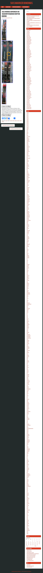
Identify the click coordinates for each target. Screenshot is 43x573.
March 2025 (28, 49)
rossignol (28, 418)
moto (27, 344)
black (27, 167)
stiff (27, 456)
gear (27, 272)
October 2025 (29, 41)
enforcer (18, 120)
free (27, 263)
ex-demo (28, 237)
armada (28, 150)
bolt (27, 169)
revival (28, 410)
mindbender (28, 334)
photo (27, 369)
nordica (6, 120)
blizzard (28, 168)
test (27, 478)
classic (28, 194)
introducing (28, 292)
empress (28, 231)
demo (27, 206)
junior (27, 298)
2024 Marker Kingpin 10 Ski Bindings (8, 125)
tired (27, 489)
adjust (27, 137)
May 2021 (28, 101)
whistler (28, 523)
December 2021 (29, 93)
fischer (28, 253)
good (27, 274)
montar (28, 342)
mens (27, 331)
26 (26, 544)
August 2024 (28, 57)
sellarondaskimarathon (30, 428)
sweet (27, 470)
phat (27, 368)
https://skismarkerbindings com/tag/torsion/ (33, 553)
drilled (27, 221)
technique (28, 473)
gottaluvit (28, 275)
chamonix (28, 187)
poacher (28, 376)
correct (28, 203)
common (28, 197)
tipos (27, 488)
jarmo (27, 296)
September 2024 (29, 56)
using (27, 507)
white (27, 524)
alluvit (27, 142)
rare (27, 396)
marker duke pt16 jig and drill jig (31, 554)
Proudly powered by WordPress (16, 571)
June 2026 (28, 32)
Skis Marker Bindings (21, 2)
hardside (28, 280)
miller (27, 333)
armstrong (28, 151)
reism (27, 401)
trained (28, 494)
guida (27, 279)
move (27, 349)
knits (27, 306)
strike (27, 462)
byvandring (28, 180)
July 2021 (28, 99)
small (27, 446)
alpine (27, 144)
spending (28, 451)
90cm (27, 135)
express (28, 240)
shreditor (28, 434)
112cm (28, 116)
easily (27, 227)
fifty (27, 247)
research (28, 408)
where (27, 522)
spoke (27, 452)
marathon (28, 324)
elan (27, 229)
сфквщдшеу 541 (29, 550)
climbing (28, 195)
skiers (27, 443)
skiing (27, 444)
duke (27, 222)
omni (27, 358)
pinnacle (28, 374)
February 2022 (29, 91)
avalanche (28, 155)
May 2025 (28, 47)
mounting (28, 348)
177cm (28, 126)
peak (27, 366)
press (27, 385)
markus (28, 326)
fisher (27, 254)
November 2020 (29, 108)
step (27, 454)
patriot (27, 365)
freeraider (28, 264)
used (27, 506)
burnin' (28, 178)
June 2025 (28, 46)
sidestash (28, 435)
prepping (28, 384)
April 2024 (28, 62)
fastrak (28, 245)
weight (28, 521)
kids (27, 301)
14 (30, 542)
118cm (28, 117)
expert (27, 239)
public (27, 391)
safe (27, 421)
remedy (28, 402)
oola (27, 359)
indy (27, 289)
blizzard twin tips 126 (30, 558)
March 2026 (28, 36)
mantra (28, 323)
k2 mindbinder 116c (29, 559)
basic (27, 159)
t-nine (27, 471)
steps (27, 455)
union (27, 504)
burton (27, 179)
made (27, 322)
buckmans (28, 177)
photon (28, 370)
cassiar (28, 185)
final (27, 248)
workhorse (28, 530)
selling (28, 429)
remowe (28, 404)
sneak (27, 447)
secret (27, 427)
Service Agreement (25, 6)
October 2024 (29, 55)
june (27, 297)
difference (28, 212)
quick (27, 392)
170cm (28, 124)
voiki (27, 514)
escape (28, 236)
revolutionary (28, 411)
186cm (13, 120)
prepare (28, 383)
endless (28, 232)
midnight (28, 332)
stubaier (28, 464)
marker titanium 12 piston (30, 552)
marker (28, 325)
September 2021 (29, 97)
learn (27, 310)
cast (27, 186)
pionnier (28, 375)
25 (39, 543)
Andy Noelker (29, 571)
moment (28, 341)
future (27, 271)
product (28, 387)
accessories (28, 136)
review (28, 409)
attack (27, 154)
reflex (27, 400)
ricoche (28, 413)
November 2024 (29, 54)
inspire (28, 290)
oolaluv (28, 360)
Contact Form (8, 6)
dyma (27, 223)
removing (28, 403)
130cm (28, 120)
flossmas (28, 256)
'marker (11, 120)
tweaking (28, 498)
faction (28, 241)
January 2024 (29, 65)
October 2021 (29, 96)
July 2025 (28, 45)
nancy (27, 351)
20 (28, 543)
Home (2, 6)
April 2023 (28, 75)
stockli (27, 460)
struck (27, 463)
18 (39, 542)
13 (28, 542)
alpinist (28, 145)
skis (27, 445)
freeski (28, 266)
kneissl (28, 305)
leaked (28, 309)
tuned (27, 497)
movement (28, 350)
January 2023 (29, 79)
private (28, 386)
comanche (28, 196)
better (27, 163)
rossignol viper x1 (29, 551)
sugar (27, 465)
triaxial (28, 495)
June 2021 (28, 100)
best (27, 162)
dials (27, 210)
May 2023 (28, 74)
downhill (28, 219)
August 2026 (28, 30)
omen (27, 357)
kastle (27, 300)
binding (16, 120)
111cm (27, 115)
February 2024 (29, 64)
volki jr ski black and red (30, 560)
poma (27, 377)
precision (28, 382)
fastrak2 (28, 246)
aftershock (28, 141)
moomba (28, 343)
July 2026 (28, 31)
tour (27, 491)
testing (28, 480)
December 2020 (29, 107)
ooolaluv (28, 361)
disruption (28, 214)
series (27, 430)
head (27, 282)
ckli (27, 193)
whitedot (28, 525)
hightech (28, 283)
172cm (28, 125)
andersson (28, 146)
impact (28, 288)
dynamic (28, 224)
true (27, 496)
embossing (28, 230)
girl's (27, 273)
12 (26, 542)
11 (39, 541)
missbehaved (28, 335)
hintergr (28, 284)
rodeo (27, 417)
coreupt (28, 202)
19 (26, 543)
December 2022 (29, 80)
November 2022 (29, 81)
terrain (27, 477)
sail (27, 422)
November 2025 (29, 40)
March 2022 (28, 90)
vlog (27, 513)
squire (27, 453)
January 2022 (29, 92)
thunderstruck (29, 486)
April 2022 (28, 89)
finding (28, 249)
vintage (28, 512)
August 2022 (28, 84)
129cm (28, 119)
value (27, 508)
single (27, 438)
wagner (28, 520)
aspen (27, 152)
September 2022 (29, 83)
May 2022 (28, 88)
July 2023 (28, 72)
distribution (28, 215)
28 (30, 544)
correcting (28, 204)
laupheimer (28, 308)
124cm (28, 118)
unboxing (28, 503)
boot (27, 170)
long (27, 315)
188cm (28, 128)
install (27, 291)
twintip (27, 499)
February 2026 (29, 37)
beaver (28, 160)
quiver (27, 393)
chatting (28, 189)
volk (27, 516)
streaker (28, 461)
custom (28, 205)
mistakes (28, 340)
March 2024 (28, 63)
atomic (28, 153)
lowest (27, 318)
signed (28, 436)
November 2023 (29, 67)
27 (28, 544)
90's (27, 134)
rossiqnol (28, 419)
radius (27, 395)
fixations (28, 255)
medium (28, 327)
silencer (28, 437)
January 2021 (29, 106)
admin (11, 17)
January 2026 (29, 38)
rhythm (28, 412)
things (27, 481)
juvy (27, 299)
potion (27, 378)
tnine (27, 490)
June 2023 (28, 73)
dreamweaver (29, 220)
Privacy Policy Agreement (16, 6)
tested (27, 479)
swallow (28, 469)
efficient (28, 228)
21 (30, 543)
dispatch (28, 213)
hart (27, 281)
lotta (27, 317)
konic (27, 307)
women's (28, 529)
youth (27, 533)
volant (27, 515)
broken (28, 176)
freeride (28, 265)
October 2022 (29, 82)
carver (27, 184)
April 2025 (28, 48)
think (27, 482)
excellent (28, 238)
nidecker (28, 352)
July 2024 (28, 58)
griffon (21, 120)
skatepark (28, 439)
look (27, 316)
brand (27, 172)
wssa (27, 531)
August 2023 (28, 71)
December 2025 (29, 39)
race (27, 394)
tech (27, 472)
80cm (27, 133)
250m (27, 129)
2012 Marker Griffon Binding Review (16, 128)
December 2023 (29, 66)
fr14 (27, 262)
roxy (27, 420)
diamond (28, 211)
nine (27, 353)
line (27, 313)
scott (27, 426)
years (27, 532)
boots (27, 171)
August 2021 (28, 98)
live (27, 314)
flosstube (28, 257)
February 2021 (29, 105)
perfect (28, 367)
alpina (27, 143)
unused (28, 505)
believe (28, 161)
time (27, 487)
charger (28, 188)
